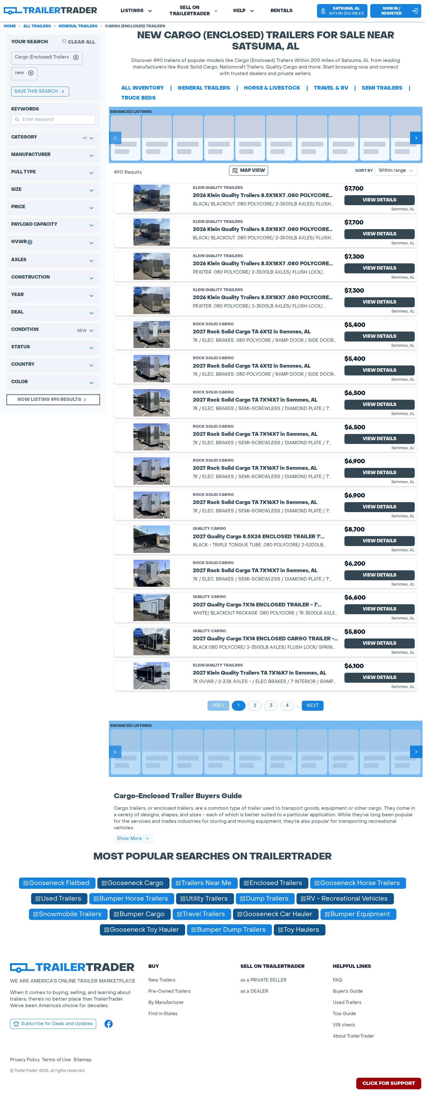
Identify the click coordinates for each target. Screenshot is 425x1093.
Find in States (163, 1014)
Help (239, 11)
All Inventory (142, 88)
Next (313, 706)
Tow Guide (344, 1014)
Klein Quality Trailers (218, 188)
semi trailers (382, 88)
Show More (129, 838)
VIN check (344, 1025)
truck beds (138, 98)
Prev (218, 706)
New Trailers (161, 980)
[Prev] (115, 138)
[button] (340, 11)
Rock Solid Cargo (213, 324)
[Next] (416, 138)
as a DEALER (254, 991)
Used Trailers (347, 1003)
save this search (36, 91)
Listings (132, 11)
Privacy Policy (25, 1060)
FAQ (337, 980)
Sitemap (82, 1060)
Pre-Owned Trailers (169, 991)
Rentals (281, 11)
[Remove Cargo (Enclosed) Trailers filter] (76, 58)
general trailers (204, 88)
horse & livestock (272, 88)
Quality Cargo (209, 529)
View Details (379, 200)
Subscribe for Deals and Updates (57, 1024)
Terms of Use (56, 1060)
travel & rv (331, 88)
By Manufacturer (166, 1003)
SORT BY (364, 170)
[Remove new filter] (31, 74)
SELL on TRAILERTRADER (190, 11)
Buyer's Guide (348, 991)
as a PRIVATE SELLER (264, 980)
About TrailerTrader (353, 1036)
